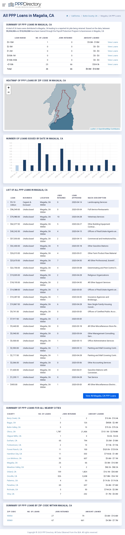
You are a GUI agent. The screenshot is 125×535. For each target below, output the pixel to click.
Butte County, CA (90, 16)
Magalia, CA (12, 463)
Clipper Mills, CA (14, 436)
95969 (9, 520)
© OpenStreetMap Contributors (108, 128)
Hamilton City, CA (14, 454)
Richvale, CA (12, 489)
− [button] (9, 92)
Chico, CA (11, 431)
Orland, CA (11, 472)
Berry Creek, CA (13, 418)
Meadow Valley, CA (15, 467)
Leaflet (92, 128)
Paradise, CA (12, 485)
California (75, 16)
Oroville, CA (12, 476)
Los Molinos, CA (14, 458)
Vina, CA (10, 494)
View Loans (113, 42)
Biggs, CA (11, 422)
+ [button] (9, 87)
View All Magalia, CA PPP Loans (101, 396)
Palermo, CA (12, 480)
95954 (9, 516)
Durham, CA (12, 440)
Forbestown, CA (14, 445)
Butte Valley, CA (14, 427)
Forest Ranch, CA (14, 449)
